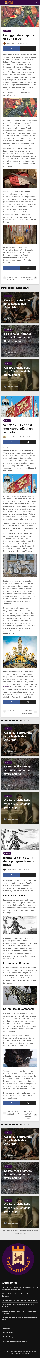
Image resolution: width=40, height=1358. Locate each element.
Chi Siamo (7, 1328)
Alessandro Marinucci (12, 437)
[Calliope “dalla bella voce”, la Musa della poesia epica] (20, 375)
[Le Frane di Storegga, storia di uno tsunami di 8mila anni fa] (20, 341)
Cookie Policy (8, 1337)
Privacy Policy (8, 1332)
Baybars (6, 687)
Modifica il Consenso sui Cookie (15, 1341)
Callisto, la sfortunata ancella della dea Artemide (19, 1300)
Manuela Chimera (12, 319)
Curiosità (7, 30)
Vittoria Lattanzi (10, 43)
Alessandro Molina (11, 869)
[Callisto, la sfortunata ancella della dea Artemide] (20, 307)
